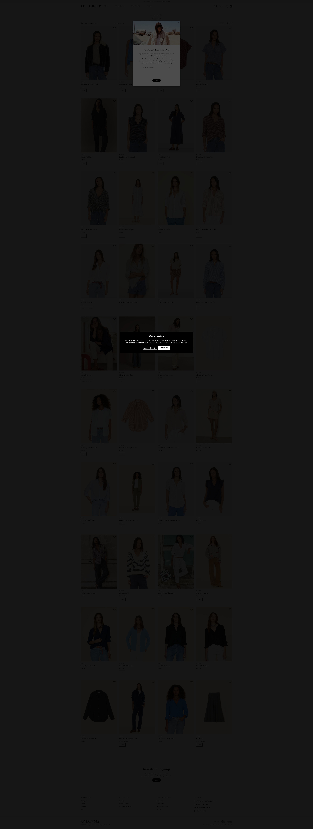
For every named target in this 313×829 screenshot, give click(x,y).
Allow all (164, 348)
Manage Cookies (150, 348)
